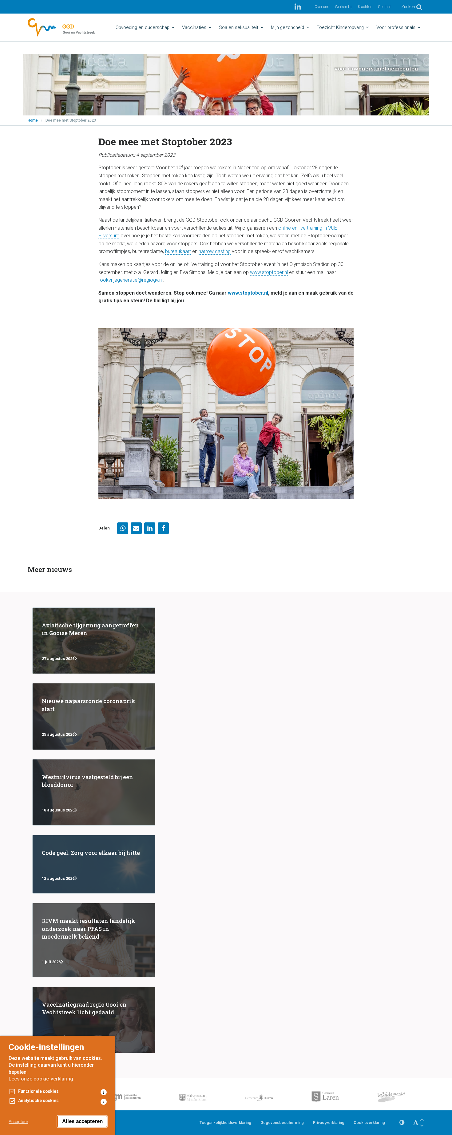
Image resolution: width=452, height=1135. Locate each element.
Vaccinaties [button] (194, 27)
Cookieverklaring (369, 1122)
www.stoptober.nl (269, 272)
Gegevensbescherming (282, 1122)
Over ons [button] (322, 6)
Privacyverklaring (328, 1122)
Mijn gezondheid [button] (287, 27)
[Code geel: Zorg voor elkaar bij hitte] (94, 864)
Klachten (365, 6)
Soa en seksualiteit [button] (238, 27)
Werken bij (343, 6)
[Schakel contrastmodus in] (402, 1123)
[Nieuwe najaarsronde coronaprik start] (94, 716)
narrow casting (215, 251)
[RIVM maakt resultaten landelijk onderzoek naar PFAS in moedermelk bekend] (94, 940)
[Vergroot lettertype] (422, 1120)
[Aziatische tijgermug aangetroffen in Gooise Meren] (94, 641)
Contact (384, 6)
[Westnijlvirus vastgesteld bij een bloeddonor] (94, 792)
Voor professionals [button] (395, 27)
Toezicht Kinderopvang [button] (340, 27)
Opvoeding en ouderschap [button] (142, 27)
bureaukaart (178, 251)
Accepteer (18, 1121)
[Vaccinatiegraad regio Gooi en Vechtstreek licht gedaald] (94, 1020)
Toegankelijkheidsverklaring (225, 1122)
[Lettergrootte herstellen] (415, 1123)
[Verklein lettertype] (422, 1125)
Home (33, 120)
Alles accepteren (82, 1121)
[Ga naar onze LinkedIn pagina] (298, 6)
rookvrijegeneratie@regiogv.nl (130, 280)
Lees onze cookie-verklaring (41, 1079)
